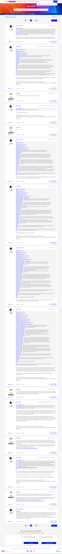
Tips (29, 1)
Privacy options (14, 548)
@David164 (19, 28)
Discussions (19, 1)
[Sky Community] (11, 1)
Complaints (40, 548)
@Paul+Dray (21, 51)
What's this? (11, 51)
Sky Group (48, 548)
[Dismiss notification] (56, 4)
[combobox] (33, 10)
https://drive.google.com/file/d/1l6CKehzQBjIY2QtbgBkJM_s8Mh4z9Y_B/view (30, 500)
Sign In (55, 1)
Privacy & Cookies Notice (27, 548)
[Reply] (55, 42)
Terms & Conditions (20, 548)
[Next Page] (36, 20)
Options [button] (54, 16)
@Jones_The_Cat (20, 49)
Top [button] (60, 548)
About (32, 1)
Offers (37, 1)
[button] (55, 25)
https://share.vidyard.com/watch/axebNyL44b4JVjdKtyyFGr (26, 448)
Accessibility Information (34, 548)
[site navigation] (5, 2)
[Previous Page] (26, 20)
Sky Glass (31, 6)
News (25, 1)
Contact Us (44, 548)
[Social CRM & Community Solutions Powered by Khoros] (58, 551)
